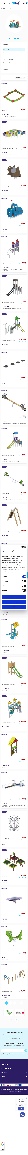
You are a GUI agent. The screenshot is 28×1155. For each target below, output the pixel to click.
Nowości (5, 66)
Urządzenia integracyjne (8, 62)
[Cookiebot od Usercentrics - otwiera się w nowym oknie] (20, 547)
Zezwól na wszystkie (14, 597)
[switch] (24, 581)
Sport (4, 52)
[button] (11, 1020)
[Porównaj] (26, 87)
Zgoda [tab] (4, 551)
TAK (21, 1108)
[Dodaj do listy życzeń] (26, 84)
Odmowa (14, 606)
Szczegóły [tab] (12, 551)
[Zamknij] (27, 1098)
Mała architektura (7, 56)
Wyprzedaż (5, 69)
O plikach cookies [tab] (21, 551)
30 (21, 1002)
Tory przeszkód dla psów (8, 59)
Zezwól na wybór (14, 602)
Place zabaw (6, 49)
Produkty (6, 45)
